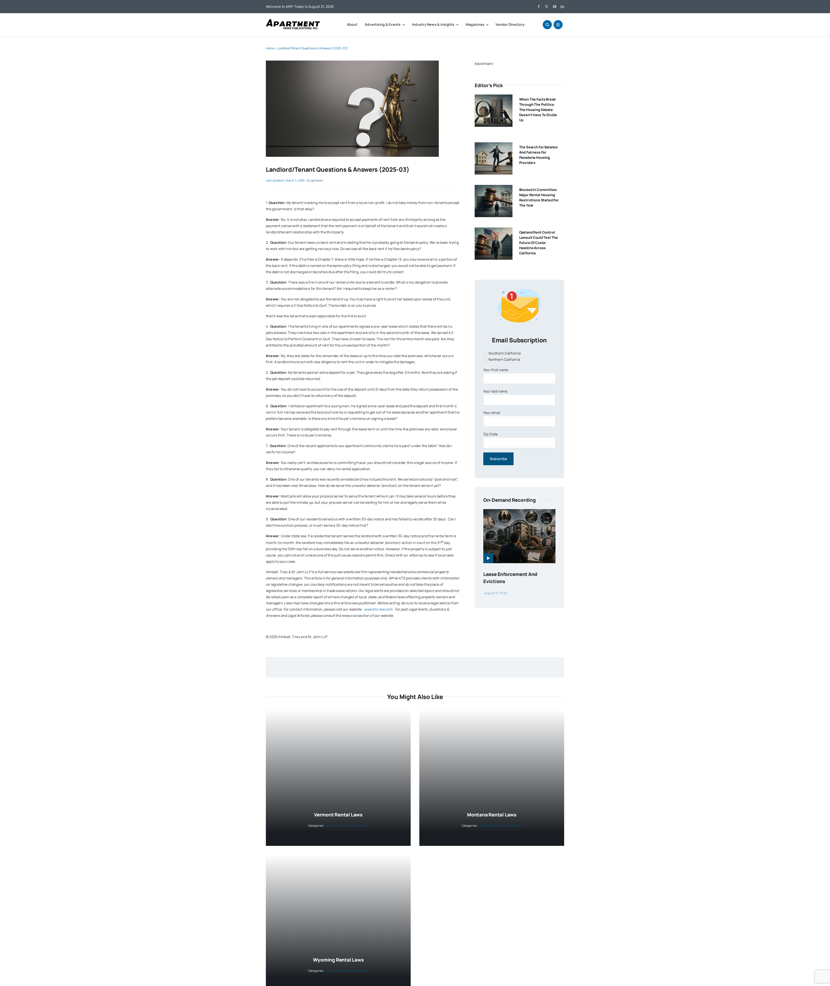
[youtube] (554, 6)
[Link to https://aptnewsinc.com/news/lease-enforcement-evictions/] (488, 558)
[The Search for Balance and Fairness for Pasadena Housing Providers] (493, 145)
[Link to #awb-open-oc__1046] (547, 24)
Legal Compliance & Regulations (347, 825)
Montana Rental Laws (491, 814)
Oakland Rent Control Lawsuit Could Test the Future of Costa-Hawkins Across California (538, 242)
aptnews (317, 180)
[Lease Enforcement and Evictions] (519, 512)
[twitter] (546, 6)
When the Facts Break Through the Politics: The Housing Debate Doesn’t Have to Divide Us (538, 109)
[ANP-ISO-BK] (293, 21)
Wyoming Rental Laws (338, 960)
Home (270, 48)
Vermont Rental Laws (338, 814)
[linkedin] (562, 6)
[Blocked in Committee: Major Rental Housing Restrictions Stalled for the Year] (493, 188)
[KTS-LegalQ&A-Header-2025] (352, 62)
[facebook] (539, 6)
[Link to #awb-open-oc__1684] (558, 24)
